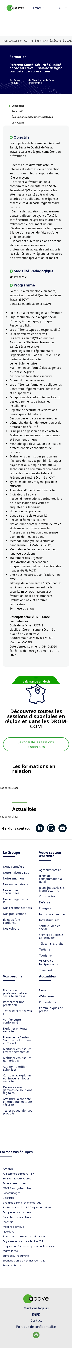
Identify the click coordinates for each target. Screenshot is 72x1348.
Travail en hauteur (13, 1265)
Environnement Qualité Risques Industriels (27, 1207)
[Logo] (15, 12)
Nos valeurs (11, 928)
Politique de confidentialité (36, 1326)
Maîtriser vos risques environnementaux (17, 1050)
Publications (47, 1002)
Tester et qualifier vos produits (17, 1112)
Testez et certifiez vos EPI (17, 1012)
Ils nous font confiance (11, 921)
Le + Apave (18, 122)
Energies (45, 908)
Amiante (8, 1168)
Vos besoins (12, 976)
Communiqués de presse (51, 1009)
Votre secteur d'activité (50, 854)
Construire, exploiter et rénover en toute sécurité (17, 1078)
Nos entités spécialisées (11, 891)
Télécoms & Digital (51, 943)
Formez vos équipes (16, 1152)
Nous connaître (13, 866)
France (37, 8)
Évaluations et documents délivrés (32, 117)
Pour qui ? (18, 111)
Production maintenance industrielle (24, 1236)
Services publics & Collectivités (51, 936)
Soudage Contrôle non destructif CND (24, 1260)
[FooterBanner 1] (36, 1302)
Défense (44, 902)
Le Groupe (11, 853)
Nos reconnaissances (17, 908)
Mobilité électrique (13, 1226)
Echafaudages (11, 1193)
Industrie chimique (52, 914)
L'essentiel (18, 105)
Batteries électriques (14, 1183)
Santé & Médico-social (50, 927)
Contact (36, 1320)
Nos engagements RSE (15, 900)
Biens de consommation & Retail (50, 879)
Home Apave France (15, 40)
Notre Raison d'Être (16, 872)
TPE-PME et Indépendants (48, 962)
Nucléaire (8, 1231)
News (42, 990)
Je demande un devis (36, 681)
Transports (46, 970)
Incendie (8, 1221)
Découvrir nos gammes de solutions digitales (17, 1090)
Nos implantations (15, 884)
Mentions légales (36, 1308)
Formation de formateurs (17, 1217)
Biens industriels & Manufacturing (52, 889)
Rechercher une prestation (13, 1003)
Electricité (8, 1197)
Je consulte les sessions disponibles (36, 744)
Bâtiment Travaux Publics (17, 1178)
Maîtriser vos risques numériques (17, 1059)
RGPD (36, 1314)
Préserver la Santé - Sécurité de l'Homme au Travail (17, 1040)
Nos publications (14, 914)
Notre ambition (13, 878)
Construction (48, 896)
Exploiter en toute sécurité (15, 1030)
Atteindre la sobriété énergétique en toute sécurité (17, 1102)
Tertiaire (44, 949)
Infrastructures (49, 920)
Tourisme (45, 955)
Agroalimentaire (50, 870)
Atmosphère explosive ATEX (18, 1173)
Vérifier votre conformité (12, 1021)
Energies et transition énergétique (22, 1202)
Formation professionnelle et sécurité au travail (15, 993)
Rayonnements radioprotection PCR (23, 1241)
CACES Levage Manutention (19, 1188)
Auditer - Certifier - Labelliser (15, 1068)
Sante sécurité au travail (16, 1255)
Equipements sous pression (19, 1212)
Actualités (47, 976)
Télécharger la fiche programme (41, 81)
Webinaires (46, 996)
